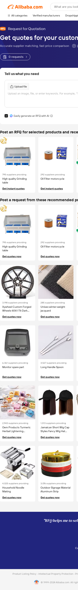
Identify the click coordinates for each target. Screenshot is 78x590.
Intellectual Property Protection (56, 573)
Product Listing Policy (24, 573)
